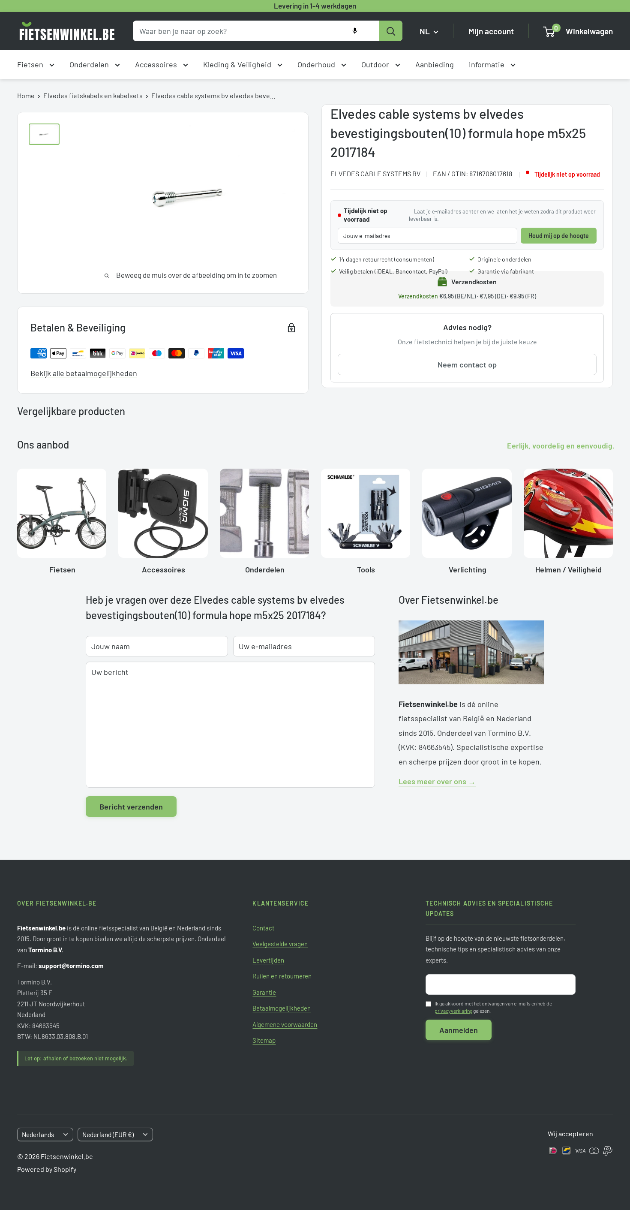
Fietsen (31, 64)
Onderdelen (90, 64)
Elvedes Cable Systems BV (375, 173)
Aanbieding (434, 64)
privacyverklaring (453, 1011)
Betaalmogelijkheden (281, 1008)
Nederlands (38, 1134)
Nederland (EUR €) (108, 1134)
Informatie (487, 64)
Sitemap (264, 1040)
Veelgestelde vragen (280, 944)
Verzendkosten (418, 296)
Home (26, 95)
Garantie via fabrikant (505, 271)
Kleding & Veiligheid (238, 64)
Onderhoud (317, 64)
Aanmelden (458, 1030)
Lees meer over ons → (437, 781)
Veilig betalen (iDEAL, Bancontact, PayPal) (393, 271)
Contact (263, 928)
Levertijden (268, 960)
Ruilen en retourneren (282, 976)
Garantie (264, 992)
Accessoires (157, 64)
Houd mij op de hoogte (558, 235)
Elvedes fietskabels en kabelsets (93, 95)
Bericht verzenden (131, 806)
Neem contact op (467, 364)
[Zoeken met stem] (355, 31)
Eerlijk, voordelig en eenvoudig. (561, 445)
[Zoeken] (390, 31)
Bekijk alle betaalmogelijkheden (83, 373)
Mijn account (491, 31)
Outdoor (376, 64)
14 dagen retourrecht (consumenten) (386, 259)
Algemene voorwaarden (284, 1024)
